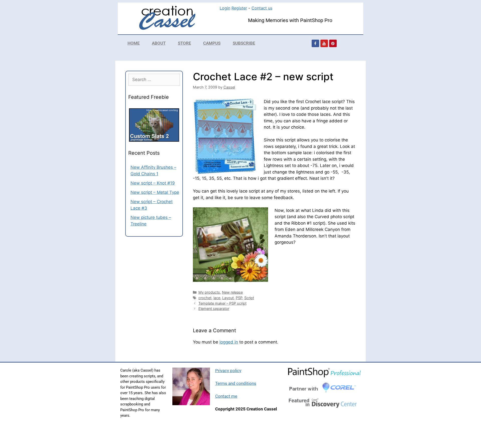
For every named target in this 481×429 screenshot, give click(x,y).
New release (232, 292)
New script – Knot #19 (153, 183)
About (159, 43)
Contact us (262, 8)
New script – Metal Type (155, 192)
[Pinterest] (333, 43)
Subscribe (244, 43)
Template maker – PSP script (222, 303)
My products (209, 292)
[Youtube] (324, 43)
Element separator (213, 308)
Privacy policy (228, 370)
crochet (204, 298)
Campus (211, 43)
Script (249, 298)
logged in (228, 342)
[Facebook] (315, 43)
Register (239, 8)
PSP (239, 298)
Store (184, 43)
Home (134, 43)
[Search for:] (154, 79)
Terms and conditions (235, 383)
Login (225, 8)
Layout (228, 298)
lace (216, 298)
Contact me (226, 396)
